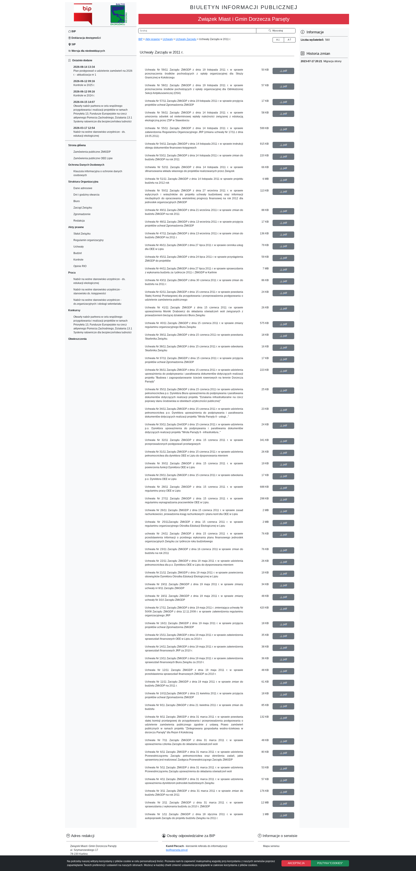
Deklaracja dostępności (86, 37)
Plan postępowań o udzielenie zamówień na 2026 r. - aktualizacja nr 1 (102, 70)
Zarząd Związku (82, 207)
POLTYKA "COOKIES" (330, 863)
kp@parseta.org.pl (177, 850)
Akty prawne (152, 39)
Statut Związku (82, 233)
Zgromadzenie (82, 214)
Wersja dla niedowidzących (88, 50)
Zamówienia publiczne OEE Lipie (93, 158)
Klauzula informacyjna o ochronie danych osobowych (97, 173)
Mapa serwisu (271, 846)
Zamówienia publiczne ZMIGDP (92, 151)
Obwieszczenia (77, 338)
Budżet (77, 253)
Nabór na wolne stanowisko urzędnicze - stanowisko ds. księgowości (97, 291)
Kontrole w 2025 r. (84, 83)
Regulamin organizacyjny (88, 240)
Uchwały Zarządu (186, 39)
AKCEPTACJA (296, 863)
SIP (73, 44)
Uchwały (78, 246)
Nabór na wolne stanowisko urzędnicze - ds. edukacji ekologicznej (99, 131)
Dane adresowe (82, 188)
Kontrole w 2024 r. (84, 93)
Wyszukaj (277, 30)
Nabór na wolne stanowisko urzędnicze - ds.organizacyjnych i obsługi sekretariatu (97, 301)
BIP (73, 31)
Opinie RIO (79, 266)
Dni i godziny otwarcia (86, 194)
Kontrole (78, 259)
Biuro (76, 201)
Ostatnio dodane (81, 60)
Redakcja (79, 220)
